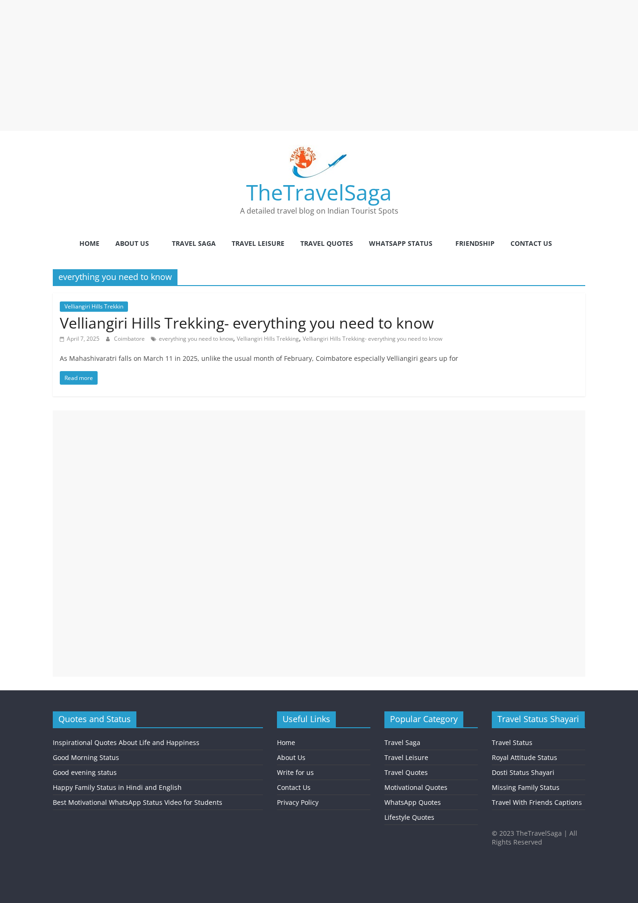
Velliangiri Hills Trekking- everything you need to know (247, 323)
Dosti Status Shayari (523, 772)
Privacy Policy (298, 802)
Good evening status (85, 772)
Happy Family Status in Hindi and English (117, 787)
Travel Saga (194, 243)
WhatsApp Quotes (412, 802)
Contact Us (531, 243)
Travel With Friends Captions (537, 802)
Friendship (475, 243)
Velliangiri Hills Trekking (268, 339)
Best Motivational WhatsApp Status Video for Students (137, 802)
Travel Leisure (258, 243)
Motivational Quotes (415, 787)
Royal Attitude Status (524, 757)
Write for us (295, 772)
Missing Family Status (526, 787)
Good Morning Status (86, 757)
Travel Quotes (326, 243)
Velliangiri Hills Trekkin (93, 306)
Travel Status (512, 742)
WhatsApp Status (400, 243)
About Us (132, 243)
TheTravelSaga (319, 192)
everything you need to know (196, 339)
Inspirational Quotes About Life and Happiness (126, 742)
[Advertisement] (280, 65)
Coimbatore (130, 339)
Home (89, 243)
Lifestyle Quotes (409, 817)
